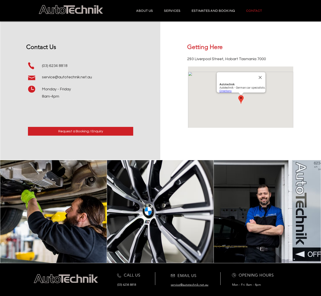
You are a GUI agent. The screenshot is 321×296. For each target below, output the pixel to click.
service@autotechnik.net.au (67, 77)
